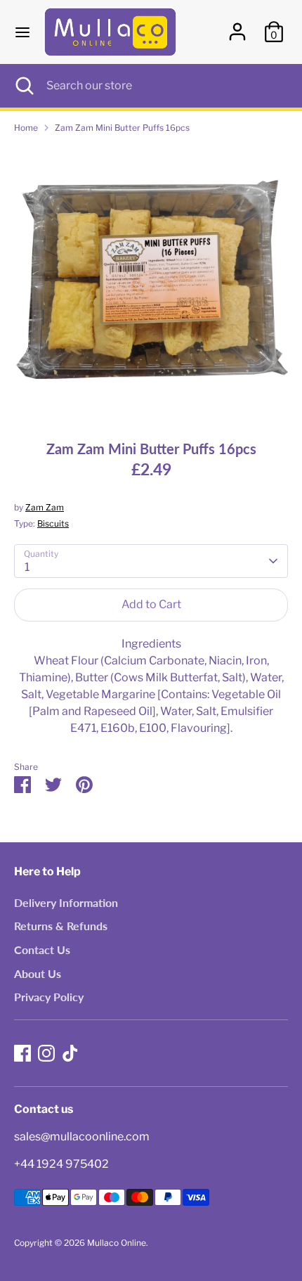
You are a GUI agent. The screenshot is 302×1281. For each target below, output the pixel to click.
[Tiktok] (70, 1053)
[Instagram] (46, 1053)
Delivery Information (66, 902)
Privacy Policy (49, 996)
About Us (37, 973)
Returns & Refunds (60, 925)
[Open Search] (23, 86)
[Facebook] (22, 1053)
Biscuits (53, 523)
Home (26, 127)
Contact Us (42, 949)
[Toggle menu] (22, 32)
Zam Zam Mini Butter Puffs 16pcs (122, 127)
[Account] (237, 25)
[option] (151, 282)
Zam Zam (44, 507)
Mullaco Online (116, 1242)
